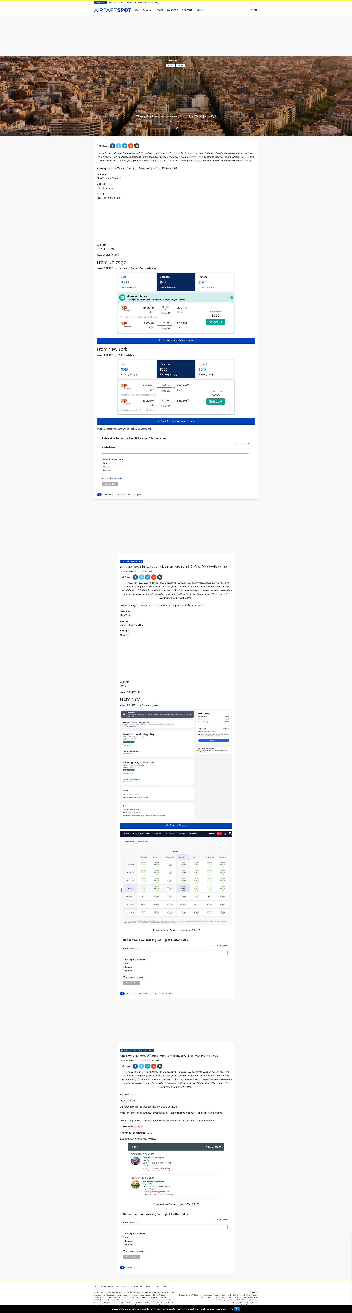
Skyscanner (217, 1295)
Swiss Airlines (253, 1297)
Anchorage (138, 1050)
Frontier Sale (131, 1267)
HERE (149, 1132)
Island (147, 993)
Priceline (188, 1295)
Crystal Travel (235, 1295)
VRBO (256, 1302)
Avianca (218, 1297)
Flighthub (195, 1295)
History (130, 495)
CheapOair (225, 1295)
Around (200, 10)
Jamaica (155, 993)
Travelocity (254, 1300)
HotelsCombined (243, 1300)
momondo (202, 1295)
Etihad (230, 1297)
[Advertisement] (176, 36)
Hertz (251, 1305)
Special (188, 10)
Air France (210, 1297)
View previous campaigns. (113, 478)
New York (181, 65)
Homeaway (249, 1302)
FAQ (96, 1286)
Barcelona (107, 495)
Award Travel (136, 561)
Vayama (255, 1295)
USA (136, 10)
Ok (237, 1309)
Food (123, 495)
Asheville (149, 1050)
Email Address (109, 447)
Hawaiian (236, 1297)
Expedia (209, 1295)
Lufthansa (243, 1297)
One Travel (248, 1295)
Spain (138, 495)
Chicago (170, 65)
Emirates (224, 1297)
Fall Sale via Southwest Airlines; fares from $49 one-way (134, 2)
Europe (159, 10)
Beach (129, 993)
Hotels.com (233, 1300)
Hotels (174, 10)
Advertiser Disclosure (110, 1286)
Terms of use (152, 1286)
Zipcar (255, 1305)
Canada (147, 10)
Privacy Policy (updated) (132, 1286)
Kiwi (241, 1295)
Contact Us (165, 1286)
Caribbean (138, 993)
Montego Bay (166, 993)
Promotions (126, 1050)
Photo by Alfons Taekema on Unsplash (132, 428)
